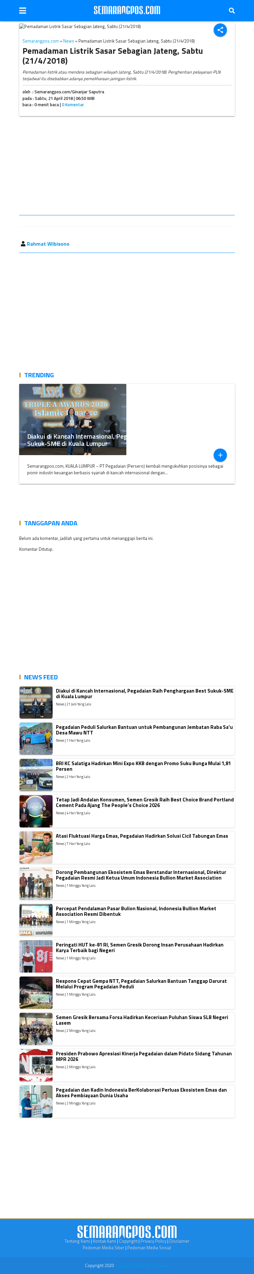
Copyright (128, 1241)
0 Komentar (73, 104)
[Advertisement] (127, 167)
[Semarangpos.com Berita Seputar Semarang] (127, 10)
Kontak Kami (104, 1241)
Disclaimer (179, 1241)
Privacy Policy (153, 1241)
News (68, 41)
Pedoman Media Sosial (149, 1247)
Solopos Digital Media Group (142, 1265)
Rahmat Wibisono (48, 244)
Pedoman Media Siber (103, 1247)
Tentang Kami (77, 1241)
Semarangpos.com (40, 41)
